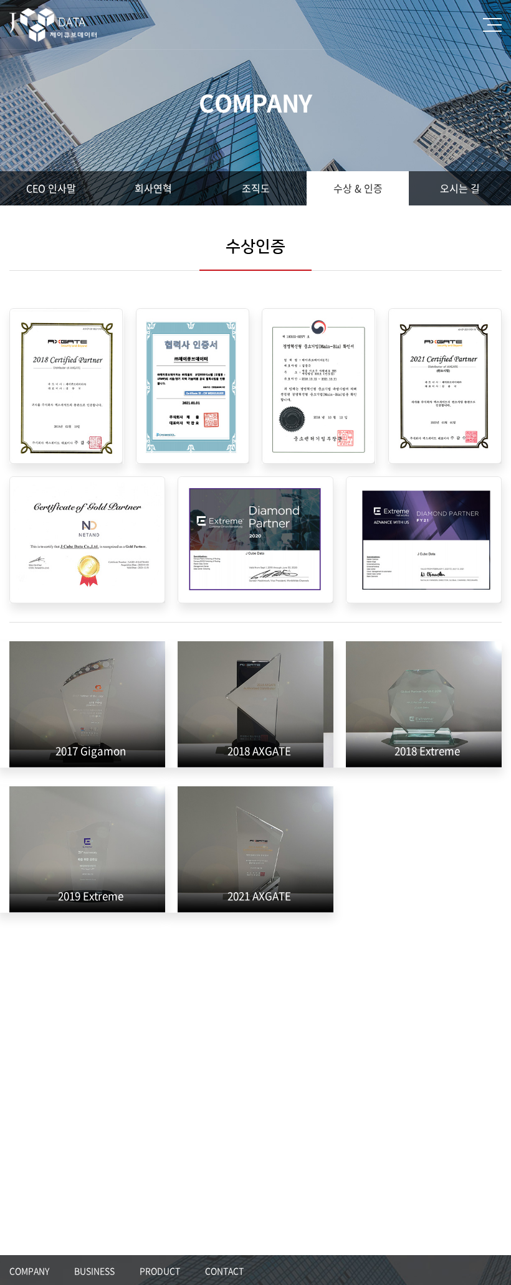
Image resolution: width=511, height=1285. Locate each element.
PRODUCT (160, 1270)
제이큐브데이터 (61, 25)
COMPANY (29, 1270)
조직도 (256, 188)
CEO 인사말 (51, 188)
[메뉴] (492, 25)
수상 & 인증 (358, 188)
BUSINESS (94, 1270)
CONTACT (224, 1270)
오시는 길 (460, 188)
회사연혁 (153, 188)
